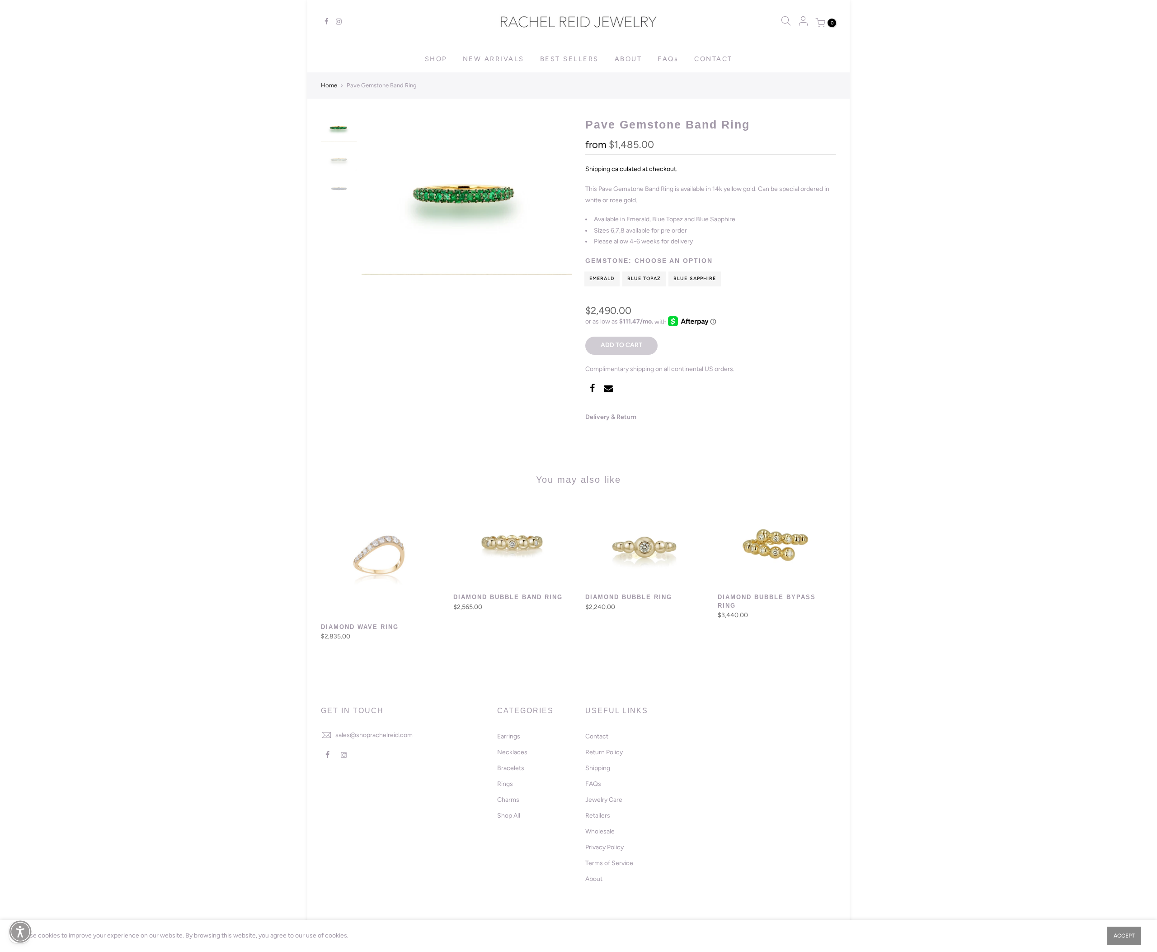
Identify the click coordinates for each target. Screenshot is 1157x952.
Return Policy (604, 752)
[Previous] (377, 196)
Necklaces (512, 752)
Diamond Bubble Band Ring (508, 597)
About (593, 879)
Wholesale (600, 831)
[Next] (556, 196)
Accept (1124, 936)
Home (329, 85)
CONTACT (713, 59)
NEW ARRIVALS (493, 59)
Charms (508, 800)
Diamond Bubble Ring (628, 597)
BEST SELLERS (569, 59)
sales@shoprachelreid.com (374, 735)
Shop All (508, 815)
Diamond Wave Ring (360, 627)
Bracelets (510, 768)
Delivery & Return (610, 417)
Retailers (597, 815)
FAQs (668, 59)
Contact (596, 736)
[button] (20, 931)
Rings (505, 784)
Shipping (597, 169)
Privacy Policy (604, 847)
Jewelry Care (603, 800)
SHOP (436, 59)
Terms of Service (609, 863)
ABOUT (628, 59)
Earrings (508, 736)
